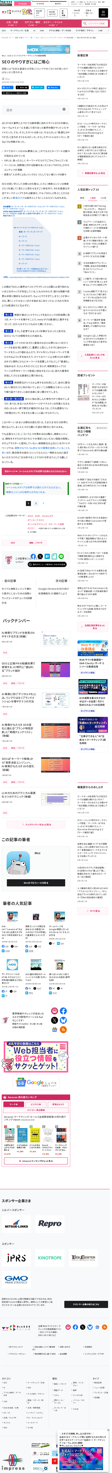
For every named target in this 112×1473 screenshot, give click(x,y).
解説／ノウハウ (60, 1384)
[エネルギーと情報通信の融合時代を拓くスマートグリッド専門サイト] (40, 1462)
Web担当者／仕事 (11, 1407)
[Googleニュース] (54, 1029)
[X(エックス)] (54, 1020)
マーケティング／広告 (19, 30)
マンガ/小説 (77, 1395)
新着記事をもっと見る (95, 173)
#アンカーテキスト (36, 520)
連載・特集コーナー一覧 (23, 37)
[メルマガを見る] (68, 1327)
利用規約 (88, 1347)
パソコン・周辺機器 (36, 1110)
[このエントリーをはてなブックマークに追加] (47, 556)
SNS (42, 30)
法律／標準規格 (34, 1407)
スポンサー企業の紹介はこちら (86, 1304)
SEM (5, 1427)
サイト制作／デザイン (85, 30)
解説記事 (98, 1382)
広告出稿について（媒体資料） (44, 1348)
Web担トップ (6, 37)
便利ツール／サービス (59, 1401)
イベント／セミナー (79, 1401)
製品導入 (58, 4)
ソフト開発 (79, 2)
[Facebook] (63, 1010)
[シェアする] (33, 556)
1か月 (103, 198)
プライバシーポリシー (17, 1354)
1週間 (93, 198)
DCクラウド (93, 2)
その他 (30, 1427)
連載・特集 (63, 13)
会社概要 (63, 1354)
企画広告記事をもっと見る (95, 627)
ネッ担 (32, 1023)
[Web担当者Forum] (16, 1328)
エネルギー (74, 4)
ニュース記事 (99, 1387)
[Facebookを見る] (75, 1327)
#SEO (30, 515)
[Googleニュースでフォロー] (97, 1327)
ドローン (81, 4)
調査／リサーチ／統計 (35, 1401)
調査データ (58, 1390)
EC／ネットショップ (35, 1417)
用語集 (97, 1397)
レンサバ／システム (35, 1412)
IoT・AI (86, 2)
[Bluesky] (90, 1327)
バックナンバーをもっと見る (38, 824)
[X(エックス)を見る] (82, 1327)
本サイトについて (16, 1347)
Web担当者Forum (11, 12)
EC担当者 (40, 4)
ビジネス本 (36, 1104)
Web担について (77, 13)
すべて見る (95, 910)
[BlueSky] (63, 1020)
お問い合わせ (65, 1347)
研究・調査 (101, 2)
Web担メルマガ (52, 13)
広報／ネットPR (10, 1417)
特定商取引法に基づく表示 (45, 1354)
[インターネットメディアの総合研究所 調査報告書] (40, 1454)
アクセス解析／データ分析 (60, 30)
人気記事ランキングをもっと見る (95, 356)
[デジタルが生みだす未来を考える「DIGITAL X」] (40, 1470)
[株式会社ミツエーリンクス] (16, 1224)
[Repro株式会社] (49, 1224)
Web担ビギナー (39, 13)
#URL (38, 515)
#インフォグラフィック (37, 524)
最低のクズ (18, 197)
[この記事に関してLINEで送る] (61, 556)
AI (34, 30)
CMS (100, 30)
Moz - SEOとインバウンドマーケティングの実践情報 (55, 37)
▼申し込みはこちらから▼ (71, 1445)
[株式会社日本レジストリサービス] (16, 1258)
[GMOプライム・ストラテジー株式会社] (16, 1280)
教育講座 (87, 4)
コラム (56, 1395)
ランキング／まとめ (60, 1409)
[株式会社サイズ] (83, 1258)
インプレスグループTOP (94, 1354)
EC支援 (93, 4)
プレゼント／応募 (101, 1392)
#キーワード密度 (56, 524)
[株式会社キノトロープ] (49, 1258)
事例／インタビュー (78, 1383)
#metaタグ (47, 515)
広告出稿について (89, 13)
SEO (4, 30)
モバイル (7, 1422)
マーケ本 (14, 1104)
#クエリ (31, 528)
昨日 (82, 198)
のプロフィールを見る (36, 882)
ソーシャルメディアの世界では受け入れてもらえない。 (43, 471)
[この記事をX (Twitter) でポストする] (40, 556)
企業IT (73, 2)
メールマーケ (33, 1422)
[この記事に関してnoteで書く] (54, 556)
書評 (75, 1390)
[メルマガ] (54, 1010)
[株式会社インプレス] (13, 1462)
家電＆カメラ (58, 1104)
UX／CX (7, 1412)
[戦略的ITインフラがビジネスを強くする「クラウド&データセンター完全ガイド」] (40, 1446)
